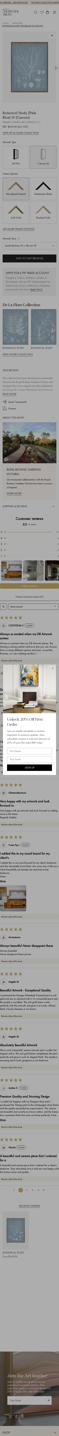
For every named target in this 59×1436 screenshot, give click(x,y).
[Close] (52, 668)
